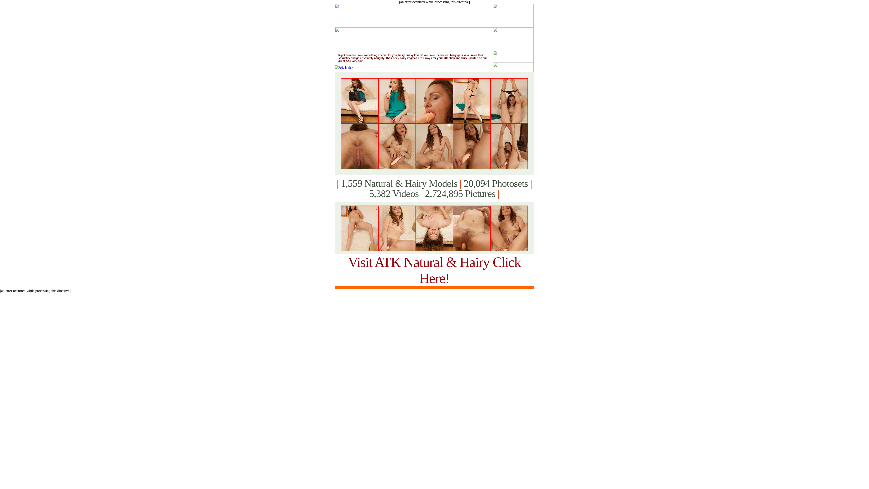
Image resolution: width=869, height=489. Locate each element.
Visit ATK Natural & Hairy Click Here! (434, 270)
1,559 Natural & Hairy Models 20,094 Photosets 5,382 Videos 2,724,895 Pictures (434, 188)
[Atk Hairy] (344, 67)
